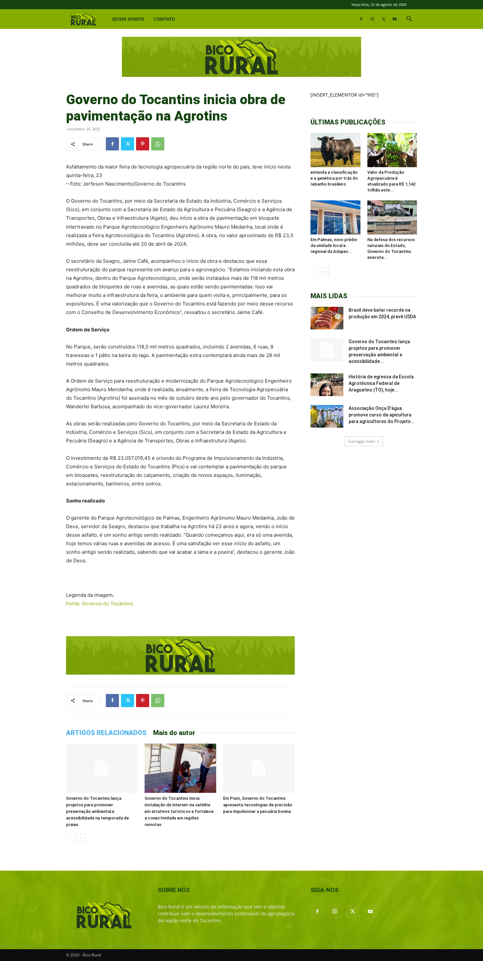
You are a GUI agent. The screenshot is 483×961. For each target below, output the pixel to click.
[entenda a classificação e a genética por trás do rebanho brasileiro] (335, 150)
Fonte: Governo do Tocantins (99, 603)
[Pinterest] (142, 143)
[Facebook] (361, 19)
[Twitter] (383, 19)
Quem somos (128, 19)
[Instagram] (372, 19)
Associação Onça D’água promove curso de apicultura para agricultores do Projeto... (382, 415)
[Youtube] (395, 19)
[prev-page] (70, 838)
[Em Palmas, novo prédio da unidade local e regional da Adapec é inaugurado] (335, 217)
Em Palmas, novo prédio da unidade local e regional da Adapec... (333, 245)
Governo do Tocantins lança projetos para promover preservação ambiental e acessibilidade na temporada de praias (97, 811)
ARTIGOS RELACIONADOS (106, 733)
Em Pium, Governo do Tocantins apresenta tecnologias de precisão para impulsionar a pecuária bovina (257, 805)
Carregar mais (361, 441)
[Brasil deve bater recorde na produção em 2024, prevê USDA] (326, 318)
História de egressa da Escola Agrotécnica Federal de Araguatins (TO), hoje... (381, 383)
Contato (164, 19)
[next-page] (81, 838)
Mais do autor (174, 733)
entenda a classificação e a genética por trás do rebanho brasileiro (334, 178)
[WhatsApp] (157, 143)
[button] (409, 19)
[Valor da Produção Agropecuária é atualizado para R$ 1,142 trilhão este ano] (392, 150)
